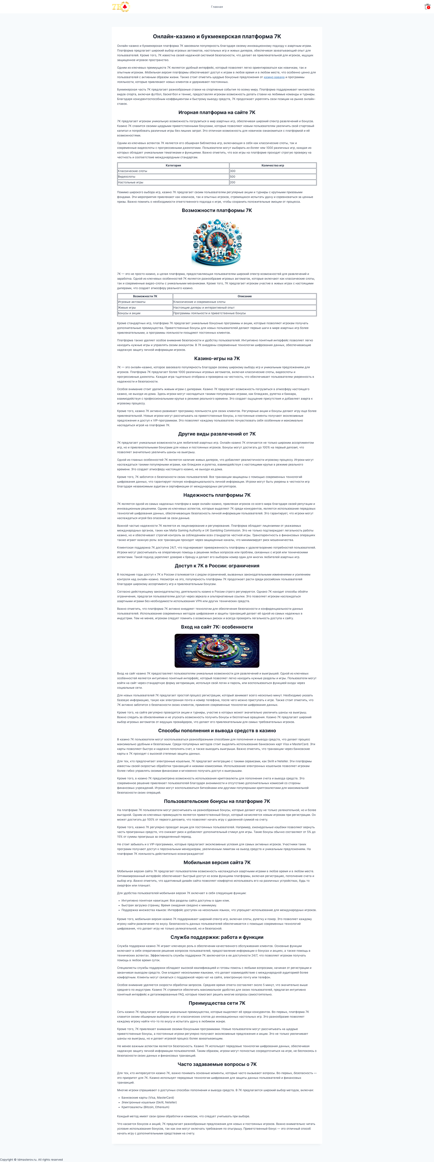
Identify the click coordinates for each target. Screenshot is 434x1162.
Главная (217, 6)
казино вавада (274, 77)
